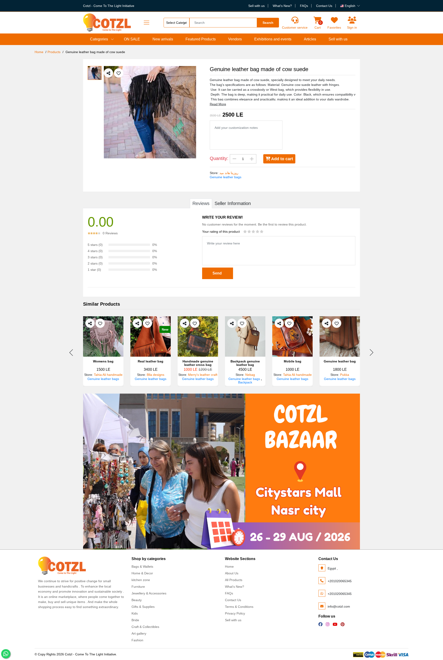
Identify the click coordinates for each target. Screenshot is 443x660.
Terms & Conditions (239, 607)
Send (218, 273)
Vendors (235, 39)
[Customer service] (295, 20)
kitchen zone (141, 580)
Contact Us (324, 6)
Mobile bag (292, 361)
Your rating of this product (221, 231)
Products (54, 52)
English (350, 6)
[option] (153, 112)
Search (268, 22)
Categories (99, 39)
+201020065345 (340, 581)
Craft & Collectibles (145, 627)
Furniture (138, 586)
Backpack (245, 382)
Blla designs (155, 375)
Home (39, 52)
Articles (310, 39)
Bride (135, 620)
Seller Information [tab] (233, 203)
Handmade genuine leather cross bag (198, 363)
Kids (135, 613)
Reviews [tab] (201, 203)
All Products (233, 580)
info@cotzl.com (339, 606)
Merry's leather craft (202, 375)
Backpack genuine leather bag (245, 363)
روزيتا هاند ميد (228, 173)
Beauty (137, 600)
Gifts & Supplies (143, 607)
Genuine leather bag (340, 361)
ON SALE (132, 39)
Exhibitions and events (272, 39)
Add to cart (281, 159)
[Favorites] (334, 20)
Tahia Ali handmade (108, 375)
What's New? (282, 6)
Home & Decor (142, 573)
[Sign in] (352, 20)
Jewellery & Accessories (149, 593)
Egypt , (333, 568)
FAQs (304, 6)
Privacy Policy (235, 613)
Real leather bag (150, 361)
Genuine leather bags (225, 177)
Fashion (137, 640)
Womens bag (103, 361)
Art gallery (139, 633)
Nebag (250, 375)
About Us (231, 573)
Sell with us (256, 6)
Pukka (344, 375)
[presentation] (71, 352)
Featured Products (201, 39)
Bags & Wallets (142, 566)
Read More (218, 104)
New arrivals (163, 39)
